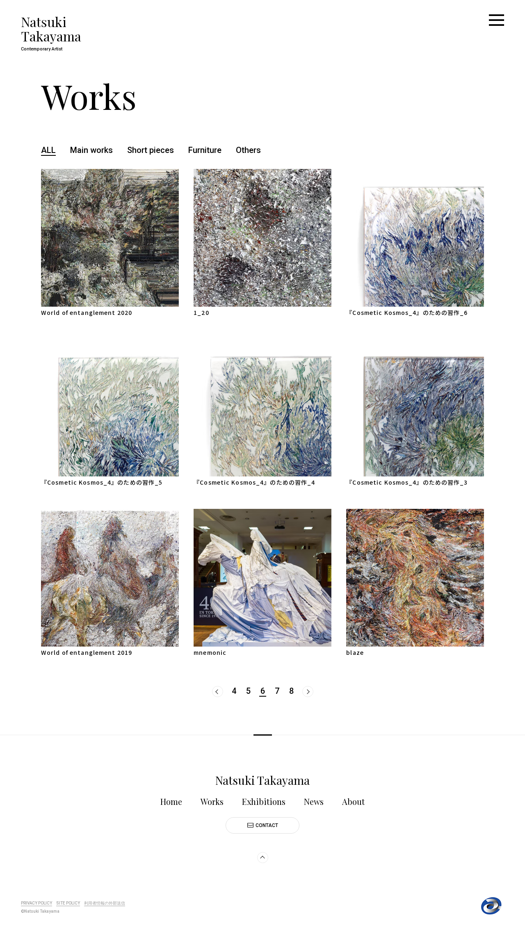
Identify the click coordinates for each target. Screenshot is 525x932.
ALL (48, 150)
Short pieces (150, 150)
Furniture (204, 150)
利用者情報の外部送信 (104, 903)
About (353, 801)
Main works (91, 150)
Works (212, 801)
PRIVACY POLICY (36, 903)
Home (171, 801)
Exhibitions (263, 801)
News (314, 801)
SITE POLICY (68, 903)
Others (248, 150)
